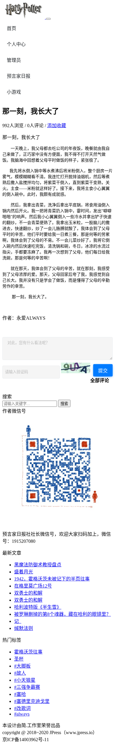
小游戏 (14, 91)
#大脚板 (22, 665)
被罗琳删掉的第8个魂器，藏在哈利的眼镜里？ (62, 614)
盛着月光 (23, 571)
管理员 (14, 60)
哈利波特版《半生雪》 (37, 607)
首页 (11, 28)
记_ (17, 621)
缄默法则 (23, 628)
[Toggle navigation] (48, 19)
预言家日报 (18, 76)
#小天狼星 (24, 680)
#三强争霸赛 (27, 687)
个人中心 (16, 44)
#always (21, 713)
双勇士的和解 (28, 592)
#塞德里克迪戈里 (32, 701)
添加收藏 (56, 125)
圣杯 (19, 658)
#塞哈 (20, 694)
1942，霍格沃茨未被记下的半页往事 (52, 578)
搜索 (64, 403)
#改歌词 (22, 708)
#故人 (20, 673)
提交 (103, 370)
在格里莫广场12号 (33, 585)
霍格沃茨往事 (28, 651)
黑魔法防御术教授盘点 (37, 564)
